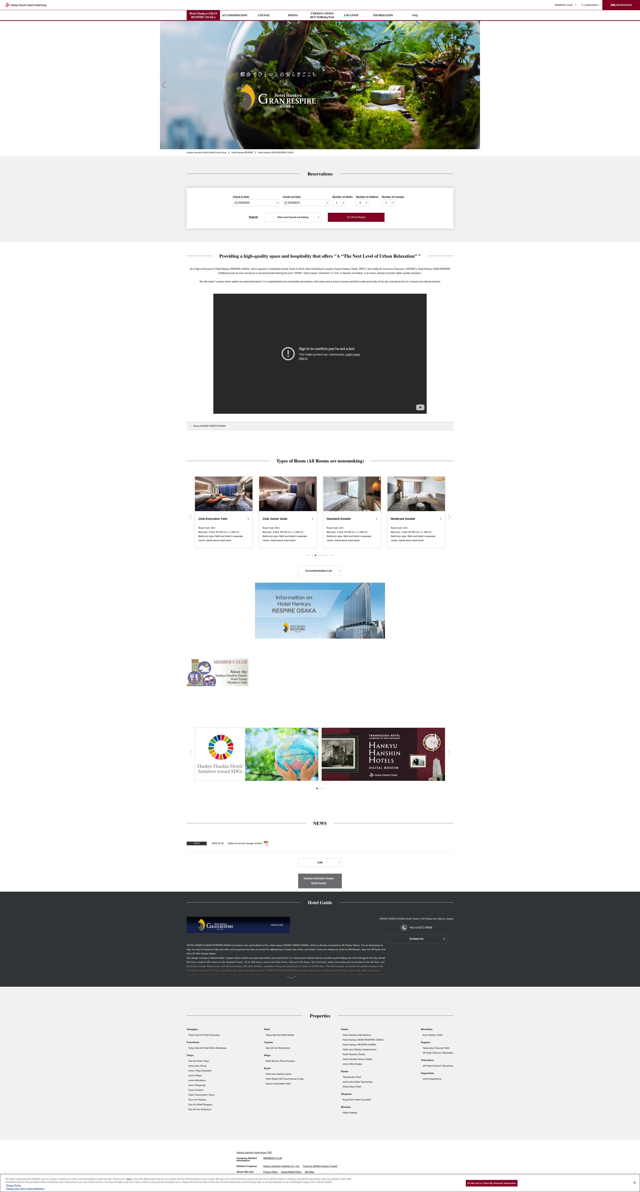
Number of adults (342, 196)
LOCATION (351, 15)
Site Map (309, 1171)
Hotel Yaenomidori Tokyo (201, 1094)
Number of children (367, 196)
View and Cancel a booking (292, 217)
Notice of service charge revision (245, 843)
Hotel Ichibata (350, 1112)
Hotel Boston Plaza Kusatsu (280, 1061)
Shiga (267, 1055)
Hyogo (344, 1071)
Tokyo (190, 1055)
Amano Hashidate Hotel (278, 1083)
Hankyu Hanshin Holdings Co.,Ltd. (281, 1166)
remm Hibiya (195, 1075)
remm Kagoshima (432, 1078)
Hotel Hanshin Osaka (354, 1054)
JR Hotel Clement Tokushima (438, 1065)
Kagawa (425, 1042)
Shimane (346, 1107)
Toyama (268, 1042)
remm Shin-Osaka (352, 1064)
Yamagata (192, 1029)
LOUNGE (264, 15)
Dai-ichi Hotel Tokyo (198, 1061)
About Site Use (245, 1172)
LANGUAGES (591, 5)
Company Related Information (247, 1159)
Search (253, 217)
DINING (293, 15)
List (320, 862)
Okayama (346, 1094)
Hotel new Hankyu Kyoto (279, 1074)
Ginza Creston (196, 1090)
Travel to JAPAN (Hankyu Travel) (320, 1166)
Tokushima (427, 1060)
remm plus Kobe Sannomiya (357, 1081)
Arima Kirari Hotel (352, 1086)
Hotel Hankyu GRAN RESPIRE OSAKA (203, 15)
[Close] (634, 1182)
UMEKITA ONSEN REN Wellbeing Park (322, 15)
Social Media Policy (291, 1171)
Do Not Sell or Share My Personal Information (492, 1183)
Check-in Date (241, 196)
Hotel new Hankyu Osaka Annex (359, 1049)
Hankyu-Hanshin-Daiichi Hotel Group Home (206, 152)
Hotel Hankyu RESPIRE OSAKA (359, 1044)
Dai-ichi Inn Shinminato (278, 1048)
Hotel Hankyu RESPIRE (242, 152)
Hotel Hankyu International (357, 1035)
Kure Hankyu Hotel (432, 1035)
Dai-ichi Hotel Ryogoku (200, 1104)
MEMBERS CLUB (563, 5)
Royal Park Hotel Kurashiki (357, 1099)
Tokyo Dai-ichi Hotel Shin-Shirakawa (207, 1048)
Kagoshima (427, 1073)
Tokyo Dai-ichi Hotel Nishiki (280, 1035)
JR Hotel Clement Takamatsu (438, 1052)
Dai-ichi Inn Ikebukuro (199, 1109)
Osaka (344, 1029)
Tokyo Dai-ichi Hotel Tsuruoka (204, 1035)
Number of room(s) (393, 196)
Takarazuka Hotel (352, 1077)
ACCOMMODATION (234, 15)
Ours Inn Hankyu (197, 1099)
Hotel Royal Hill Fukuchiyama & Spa (285, 1078)
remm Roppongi (196, 1085)
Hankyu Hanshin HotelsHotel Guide (319, 881)
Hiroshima (426, 1029)
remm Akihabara (197, 1080)
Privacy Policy (270, 1171)
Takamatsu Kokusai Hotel (436, 1048)
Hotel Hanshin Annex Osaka (357, 1059)
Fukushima (193, 1042)
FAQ (415, 15)
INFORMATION (383, 15)
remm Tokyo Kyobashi (200, 1070)
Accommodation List (319, 570)
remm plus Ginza (197, 1065)
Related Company (247, 1166)
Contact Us (416, 938)
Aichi (267, 1029)
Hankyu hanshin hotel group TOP (254, 1152)
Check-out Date (292, 196)
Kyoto (267, 1068)
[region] (320, 1183)
